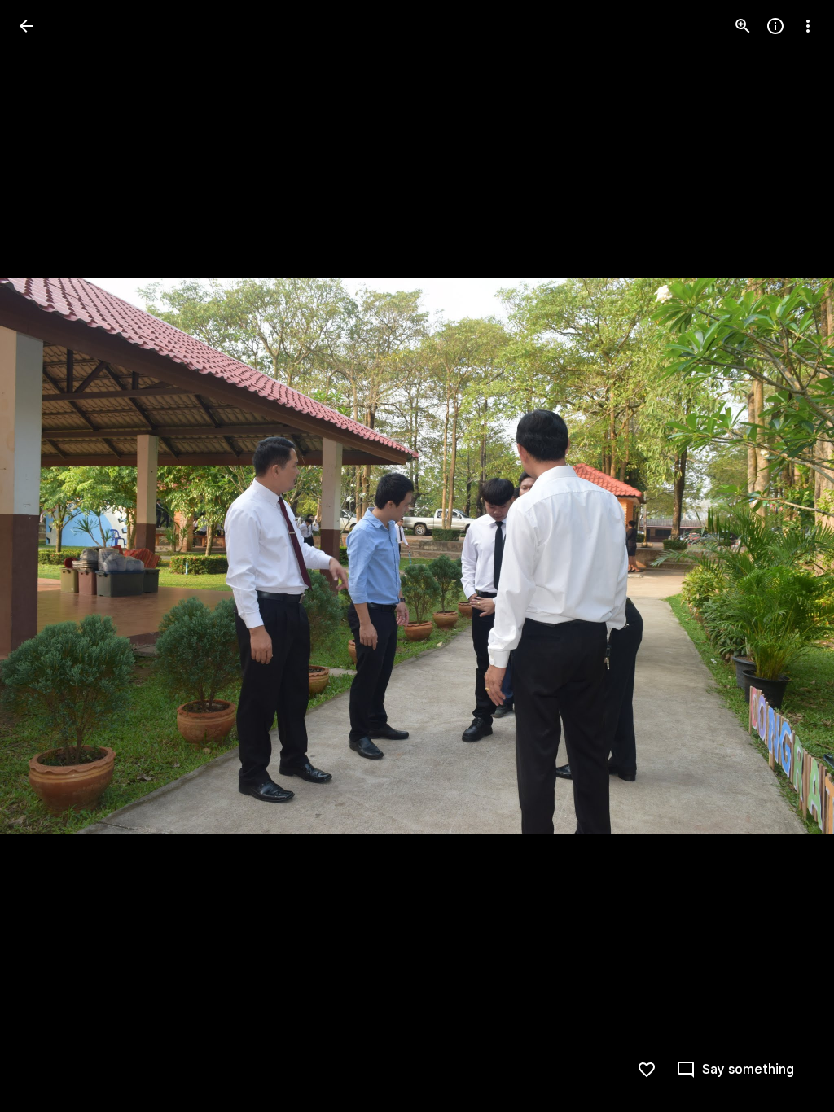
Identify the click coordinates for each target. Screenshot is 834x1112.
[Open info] (775, 26)
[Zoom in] (742, 26)
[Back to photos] (26, 26)
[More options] (808, 26)
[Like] (646, 1069)
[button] (45, 556)
